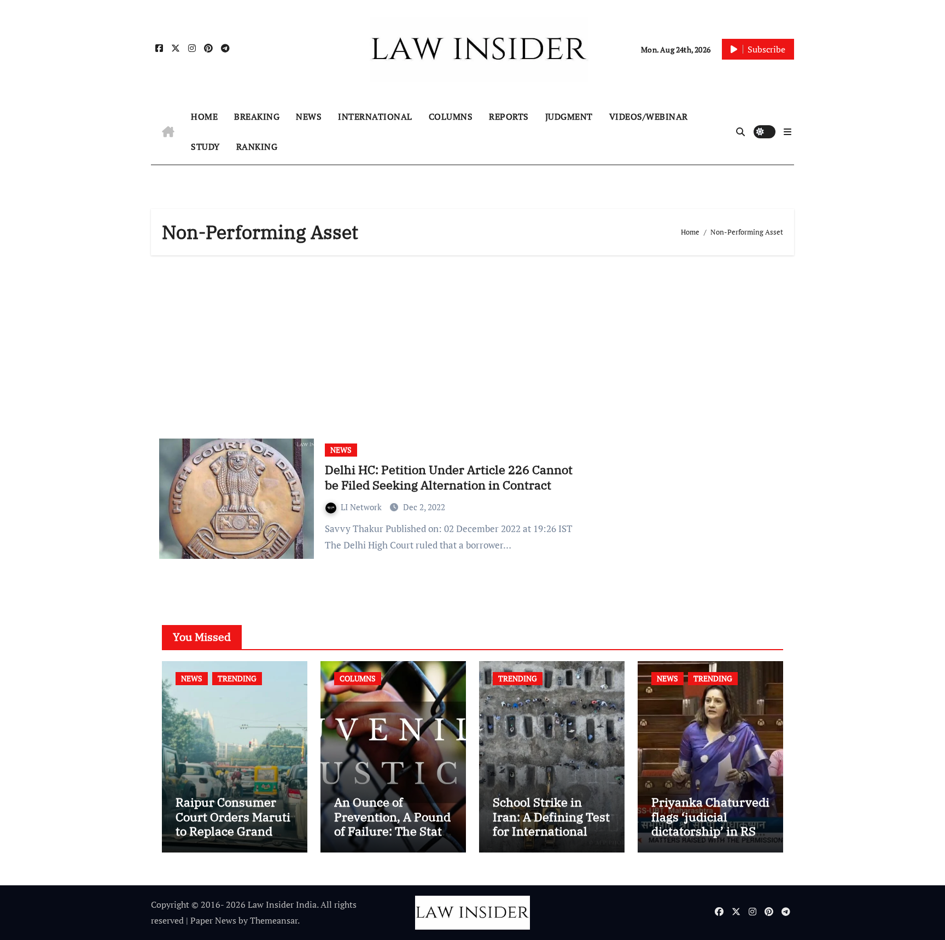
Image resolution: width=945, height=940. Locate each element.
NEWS (309, 116)
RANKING (257, 147)
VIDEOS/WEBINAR (648, 116)
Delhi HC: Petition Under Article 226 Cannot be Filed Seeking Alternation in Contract (449, 477)
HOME (204, 116)
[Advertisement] (474, 342)
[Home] (168, 131)
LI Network (362, 506)
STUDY (205, 147)
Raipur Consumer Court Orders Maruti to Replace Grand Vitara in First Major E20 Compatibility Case (233, 838)
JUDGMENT (569, 116)
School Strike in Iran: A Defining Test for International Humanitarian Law (551, 823)
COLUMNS (451, 116)
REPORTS (509, 116)
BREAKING (256, 116)
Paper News (213, 920)
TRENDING (237, 678)
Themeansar (274, 920)
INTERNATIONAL (375, 116)
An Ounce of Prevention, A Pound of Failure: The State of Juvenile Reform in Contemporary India (392, 838)
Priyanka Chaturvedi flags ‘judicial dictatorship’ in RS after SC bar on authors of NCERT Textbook (710, 838)
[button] (787, 131)
